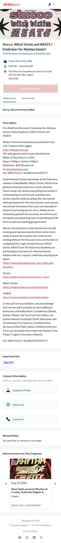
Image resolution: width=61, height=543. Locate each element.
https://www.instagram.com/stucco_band (26, 276)
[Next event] (55, 483)
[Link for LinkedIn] (34, 537)
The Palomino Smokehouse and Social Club (26, 53)
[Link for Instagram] (27, 537)
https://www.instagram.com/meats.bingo (25, 297)
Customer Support (19, 525)
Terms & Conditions (41, 525)
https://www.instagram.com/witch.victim (25, 287)
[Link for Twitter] (41, 537)
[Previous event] (6, 483)
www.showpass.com (17, 169)
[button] (9, 99)
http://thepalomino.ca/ (15, 149)
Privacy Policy (30, 531)
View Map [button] (13, 78)
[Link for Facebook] (19, 537)
